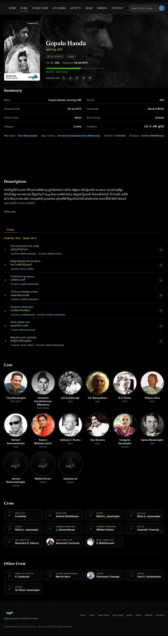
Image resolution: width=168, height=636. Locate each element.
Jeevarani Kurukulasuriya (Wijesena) (78, 135)
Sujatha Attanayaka (24, 284)
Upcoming (59, 8)
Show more (10, 211)
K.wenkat (120, 135)
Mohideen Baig (22, 330)
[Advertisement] (84, 158)
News (89, 8)
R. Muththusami (22, 314)
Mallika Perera (50, 253)
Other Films (40, 8)
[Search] (161, 8)
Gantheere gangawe (22, 276)
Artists (76, 8)
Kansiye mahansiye (21, 306)
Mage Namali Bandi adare (25, 261)
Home (12, 8)
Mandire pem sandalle (23, 337)
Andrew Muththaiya (152, 135)
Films (24, 8)
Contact (117, 8)
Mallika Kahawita (23, 253)
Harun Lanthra (22, 269)
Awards (102, 8)
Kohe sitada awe (20, 322)
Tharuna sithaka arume (24, 291)
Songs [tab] (10, 229)
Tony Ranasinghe (27, 135)
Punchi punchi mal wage (24, 245)
